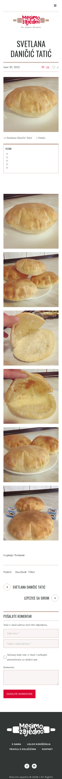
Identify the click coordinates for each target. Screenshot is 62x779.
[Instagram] (34, 766)
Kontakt (47, 749)
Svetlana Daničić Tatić (29, 587)
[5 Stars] (7, 154)
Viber (31, 572)
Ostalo (41, 137)
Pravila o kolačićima (22, 749)
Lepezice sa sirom (36, 598)
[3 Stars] (7, 160)
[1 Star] (7, 167)
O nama (16, 744)
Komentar (8, 667)
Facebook (21, 572)
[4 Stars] (7, 157)
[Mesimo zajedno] (31, 21)
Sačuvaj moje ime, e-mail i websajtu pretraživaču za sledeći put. (27, 657)
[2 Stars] (7, 164)
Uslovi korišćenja (38, 744)
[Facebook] (26, 766)
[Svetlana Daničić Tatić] (31, 104)
